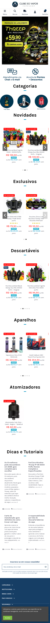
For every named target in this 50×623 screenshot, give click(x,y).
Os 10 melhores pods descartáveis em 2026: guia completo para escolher (12, 467)
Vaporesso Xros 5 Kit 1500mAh (14, 356)
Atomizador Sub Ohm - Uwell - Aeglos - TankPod (14, 423)
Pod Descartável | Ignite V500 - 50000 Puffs (13, 151)
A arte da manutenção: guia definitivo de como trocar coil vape (12, 519)
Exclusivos (25, 181)
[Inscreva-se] (45, 567)
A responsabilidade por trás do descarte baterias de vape (36, 519)
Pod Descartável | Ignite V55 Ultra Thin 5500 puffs (36, 288)
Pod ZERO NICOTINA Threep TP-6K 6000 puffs (14, 219)
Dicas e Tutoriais (17, 509)
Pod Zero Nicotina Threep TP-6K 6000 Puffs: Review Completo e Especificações (36, 467)
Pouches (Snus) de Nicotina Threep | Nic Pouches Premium (36, 219)
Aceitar (7, 618)
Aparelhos (25, 320)
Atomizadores (25, 387)
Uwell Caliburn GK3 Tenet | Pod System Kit (36, 356)
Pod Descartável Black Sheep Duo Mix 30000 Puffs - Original (36, 152)
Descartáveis (25, 250)
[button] (22, 170)
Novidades (25, 115)
